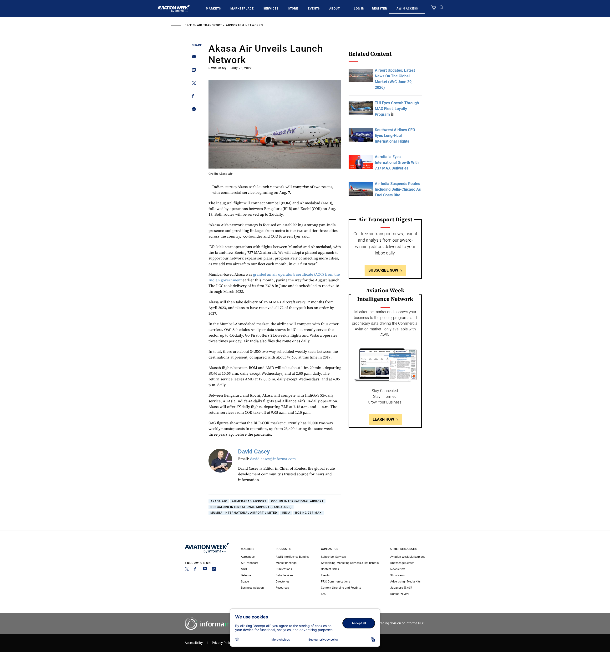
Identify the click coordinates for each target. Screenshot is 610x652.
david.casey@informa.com (273, 459)
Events (314, 8)
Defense (246, 575)
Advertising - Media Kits (405, 581)
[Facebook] (196, 570)
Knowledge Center (402, 563)
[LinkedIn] (214, 570)
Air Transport (209, 25)
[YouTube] (205, 570)
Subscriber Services (333, 556)
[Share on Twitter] (192, 84)
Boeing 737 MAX (308, 512)
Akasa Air (218, 501)
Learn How (383, 419)
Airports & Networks (244, 25)
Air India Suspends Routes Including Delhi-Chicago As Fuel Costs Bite (398, 189)
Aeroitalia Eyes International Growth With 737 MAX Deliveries (397, 162)
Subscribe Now (383, 270)
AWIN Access (407, 8)
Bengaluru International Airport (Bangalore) (251, 507)
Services (271, 8)
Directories (282, 581)
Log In (359, 8)
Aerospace (247, 556)
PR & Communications (335, 581)
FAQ (323, 594)
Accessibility (194, 643)
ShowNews (397, 575)
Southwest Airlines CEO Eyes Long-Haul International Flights (395, 136)
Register (379, 8)
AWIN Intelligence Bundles (292, 556)
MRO (244, 569)
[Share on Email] (192, 58)
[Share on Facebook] (192, 97)
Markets (213, 8)
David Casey (217, 68)
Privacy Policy (222, 643)
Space (245, 581)
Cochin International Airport (297, 501)
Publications (284, 569)
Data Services (284, 575)
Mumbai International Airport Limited (243, 512)
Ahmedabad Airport (249, 501)
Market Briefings (286, 563)
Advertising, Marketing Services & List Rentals (350, 563)
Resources (282, 587)
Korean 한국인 (399, 594)
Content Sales (330, 569)
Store (293, 8)
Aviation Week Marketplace (407, 556)
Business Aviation (252, 587)
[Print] (192, 110)
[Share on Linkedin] (192, 71)
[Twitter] (187, 570)
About (334, 8)
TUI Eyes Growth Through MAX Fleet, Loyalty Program (397, 109)
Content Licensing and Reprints (341, 587)
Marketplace (242, 8)
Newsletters (397, 569)
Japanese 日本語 (401, 587)
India (286, 512)
